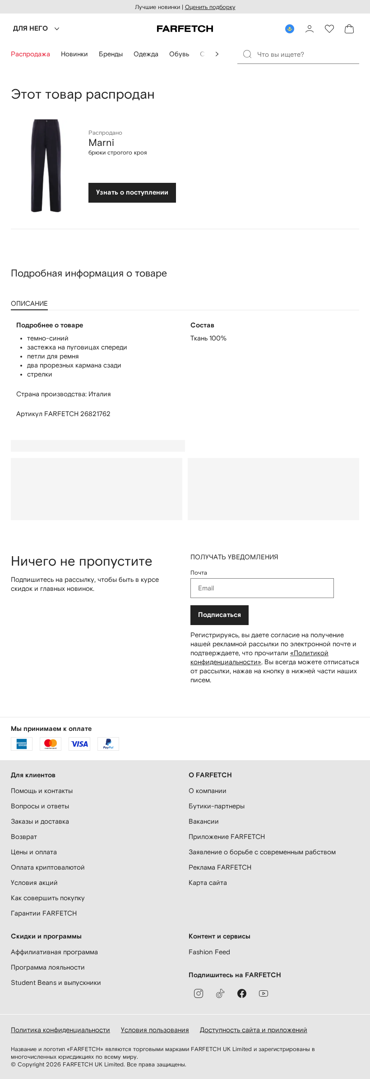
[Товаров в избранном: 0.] (329, 29)
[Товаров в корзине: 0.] (349, 29)
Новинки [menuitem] (74, 53)
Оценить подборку (210, 7)
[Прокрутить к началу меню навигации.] (217, 54)
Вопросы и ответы (40, 805)
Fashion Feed (209, 951)
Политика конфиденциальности (60, 1029)
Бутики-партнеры (217, 805)
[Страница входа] (309, 29)
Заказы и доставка (40, 821)
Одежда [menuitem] (146, 53)
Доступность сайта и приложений (253, 1029)
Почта (198, 573)
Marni (101, 142)
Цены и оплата (34, 851)
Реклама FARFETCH (220, 867)
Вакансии (204, 821)
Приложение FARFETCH (227, 836)
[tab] (31, 300)
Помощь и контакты (42, 790)
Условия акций (34, 882)
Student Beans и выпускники (56, 982)
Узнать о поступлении (132, 192)
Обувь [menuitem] (179, 53)
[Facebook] (242, 993)
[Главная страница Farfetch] (185, 28)
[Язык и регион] (290, 29)
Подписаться (219, 615)
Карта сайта (208, 882)
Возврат (24, 836)
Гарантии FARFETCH (44, 913)
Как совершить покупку (48, 897)
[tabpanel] (185, 369)
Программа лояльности (48, 967)
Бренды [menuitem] (111, 53)
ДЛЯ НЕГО (30, 28)
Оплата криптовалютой (48, 867)
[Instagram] (198, 993)
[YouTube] (263, 993)
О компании (208, 790)
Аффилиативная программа (54, 951)
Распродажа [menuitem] (30, 53)
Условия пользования (155, 1029)
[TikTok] (220, 993)
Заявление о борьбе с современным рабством (262, 851)
